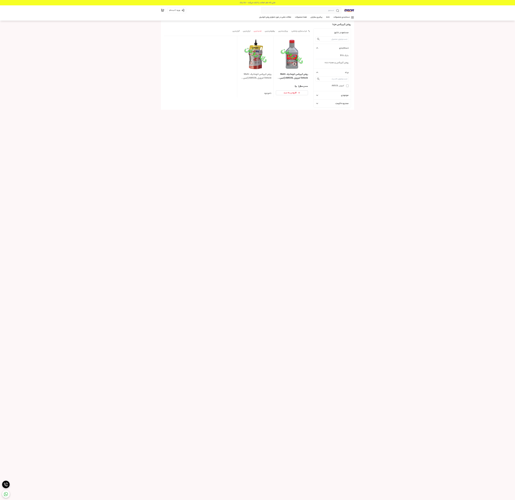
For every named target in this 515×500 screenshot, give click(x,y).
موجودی (345, 95)
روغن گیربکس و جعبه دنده (337, 62)
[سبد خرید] (162, 10)
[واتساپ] (6, 494)
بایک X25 (344, 55)
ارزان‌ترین (246, 31)
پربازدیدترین (283, 31)
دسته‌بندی (344, 48)
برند (347, 72)
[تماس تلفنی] (6, 484)
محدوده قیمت (342, 103)
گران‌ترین (236, 31)
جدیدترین (258, 31)
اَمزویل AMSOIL (338, 85)
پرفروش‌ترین (270, 31)
